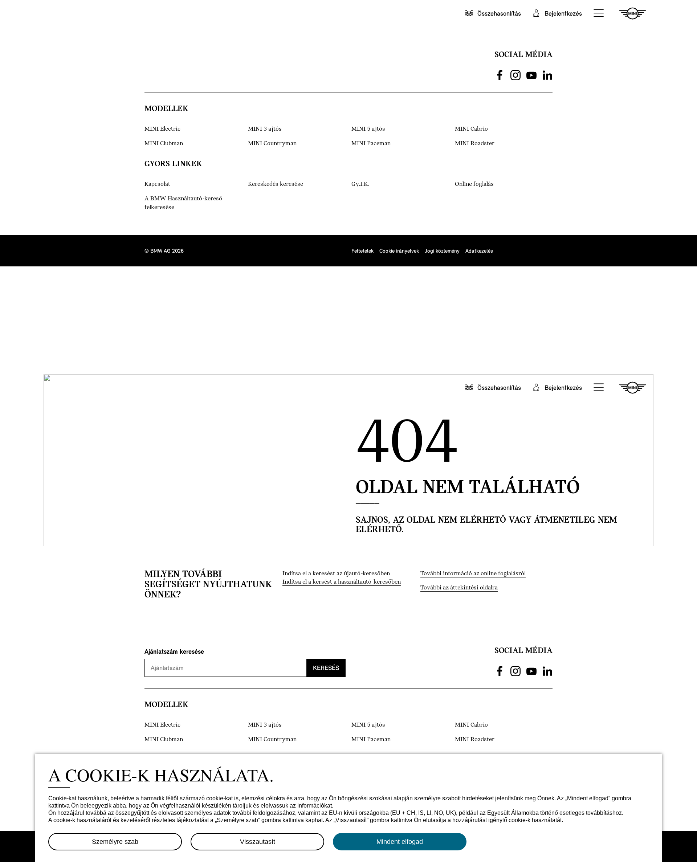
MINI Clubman (163, 143)
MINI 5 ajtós (368, 129)
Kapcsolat (157, 184)
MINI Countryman (272, 143)
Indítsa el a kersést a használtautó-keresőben (341, 582)
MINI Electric (162, 129)
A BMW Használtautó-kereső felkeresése (183, 203)
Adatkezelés (479, 250)
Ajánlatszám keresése (174, 651)
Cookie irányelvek (399, 250)
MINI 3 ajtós (265, 129)
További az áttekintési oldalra (459, 587)
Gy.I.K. (360, 184)
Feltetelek (362, 250)
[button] (599, 13)
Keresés (326, 667)
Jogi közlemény (442, 250)
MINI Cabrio (471, 129)
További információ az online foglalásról (473, 573)
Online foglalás (474, 184)
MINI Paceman (371, 143)
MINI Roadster (474, 143)
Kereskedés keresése (275, 184)
